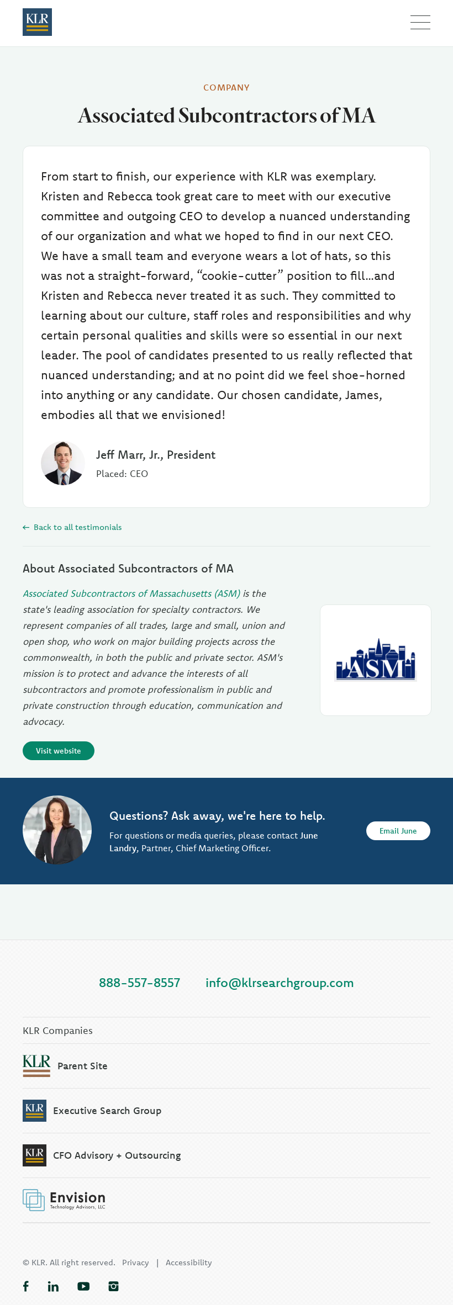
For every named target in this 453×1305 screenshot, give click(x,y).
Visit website (58, 751)
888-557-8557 (139, 982)
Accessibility (189, 1262)
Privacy (135, 1262)
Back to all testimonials (76, 527)
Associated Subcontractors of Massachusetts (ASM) (131, 593)
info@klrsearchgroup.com (280, 982)
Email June (398, 831)
